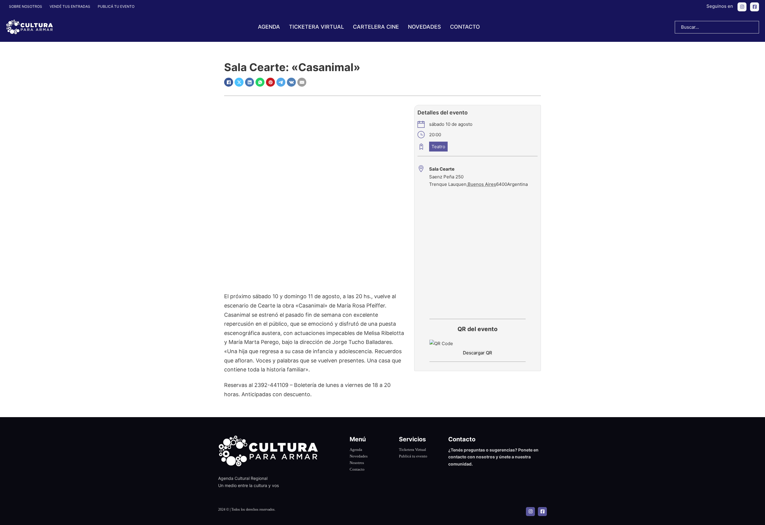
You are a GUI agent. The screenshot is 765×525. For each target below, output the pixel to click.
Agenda (269, 27)
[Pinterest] (270, 82)
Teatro (438, 146)
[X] (239, 82)
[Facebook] (228, 82)
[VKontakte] (291, 82)
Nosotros (357, 462)
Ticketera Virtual (412, 449)
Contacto (465, 27)
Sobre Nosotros (25, 6)
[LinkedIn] (249, 82)
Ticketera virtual (316, 27)
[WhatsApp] (259, 82)
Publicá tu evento (116, 6)
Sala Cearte (442, 169)
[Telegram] (280, 82)
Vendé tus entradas (70, 6)
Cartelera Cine (376, 27)
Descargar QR (477, 352)
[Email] (301, 82)
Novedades (424, 27)
